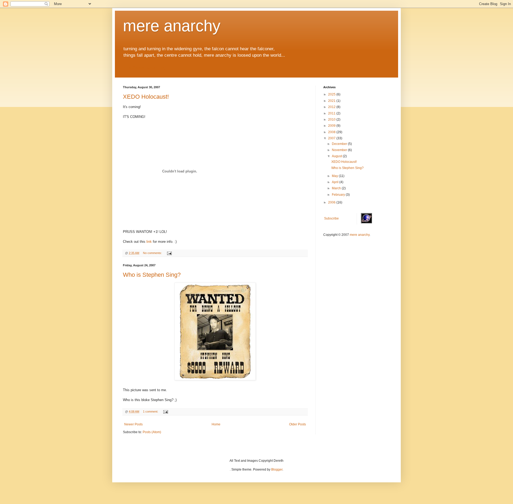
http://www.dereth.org (144, 67)
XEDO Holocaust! (146, 96)
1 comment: (151, 411)
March (337, 188)
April (335, 182)
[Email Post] (169, 253)
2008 (332, 132)
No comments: (153, 253)
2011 (332, 113)
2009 (332, 126)
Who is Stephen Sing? (152, 274)
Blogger (276, 469)
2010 (332, 119)
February (339, 195)
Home (216, 424)
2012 (332, 107)
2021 (332, 101)
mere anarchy (171, 26)
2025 (332, 94)
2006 (332, 202)
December (340, 144)
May (335, 176)
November (340, 150)
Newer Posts (133, 424)
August (337, 156)
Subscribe (331, 218)
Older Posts (297, 424)
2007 (332, 138)
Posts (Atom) (152, 432)
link (149, 242)
